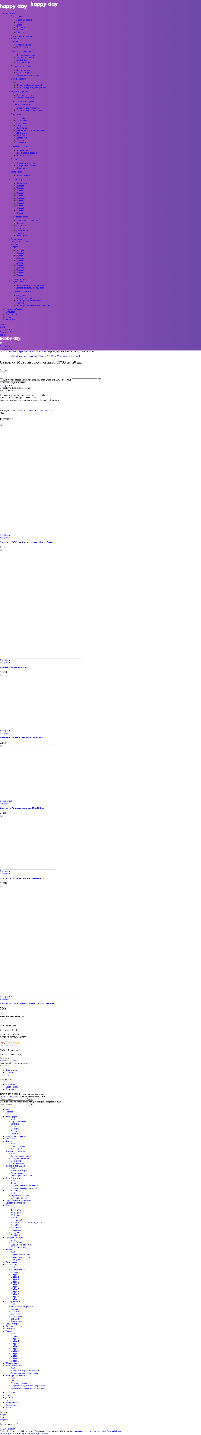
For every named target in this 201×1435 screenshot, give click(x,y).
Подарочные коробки (26, 163)
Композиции (11, 1070)
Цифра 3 (20, 195)
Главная (4, 351)
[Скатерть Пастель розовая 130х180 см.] (27, 869)
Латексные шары (24, 70)
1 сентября (21, 118)
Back (13, 1119)
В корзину (5, 383)
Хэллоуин (21, 143)
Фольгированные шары (27, 75)
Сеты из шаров (23, 72)
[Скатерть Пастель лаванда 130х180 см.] (27, 798)
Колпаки (20, 223)
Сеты (7, 1075)
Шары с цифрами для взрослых (31, 87)
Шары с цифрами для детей (29, 85)
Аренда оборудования (21, 36)
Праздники (16, 114)
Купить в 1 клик (18, 383)
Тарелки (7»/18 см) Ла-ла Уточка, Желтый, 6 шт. (27, 542)
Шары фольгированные (22, 291)
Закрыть (4, 1414)
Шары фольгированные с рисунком (33, 305)
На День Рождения (25, 57)
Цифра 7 (20, 205)
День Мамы (21, 133)
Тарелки (20, 233)
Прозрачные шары (19, 146)
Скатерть (20, 228)
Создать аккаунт (7, 1429)
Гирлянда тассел (24, 20)
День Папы (21, 135)
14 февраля (21, 120)
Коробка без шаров (25, 98)
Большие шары (18, 38)
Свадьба (20, 140)
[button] (5, 537)
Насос (19, 25)
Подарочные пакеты (26, 165)
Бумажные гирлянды (21, 51)
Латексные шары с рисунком (30, 288)
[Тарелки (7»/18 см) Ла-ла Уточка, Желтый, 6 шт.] (41, 532)
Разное (19, 30)
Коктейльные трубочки (27, 220)
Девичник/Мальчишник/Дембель (32, 130)
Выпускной (21, 128)
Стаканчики (22, 230)
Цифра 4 (20, 198)
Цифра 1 (20, 191)
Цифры (14, 246)
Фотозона (15, 244)
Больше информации (20, 1434)
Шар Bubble (22, 150)
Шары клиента (18, 279)
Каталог (13, 351)
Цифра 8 (20, 208)
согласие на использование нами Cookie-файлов (98, 1431)
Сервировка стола (19, 217)
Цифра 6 (20, 203)
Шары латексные (19, 281)
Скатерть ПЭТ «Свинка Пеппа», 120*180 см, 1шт (27, 1003)
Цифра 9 (20, 210)
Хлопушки (21, 168)
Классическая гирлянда (27, 108)
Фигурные (21, 295)
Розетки (20, 32)
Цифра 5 (20, 200)
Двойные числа (23, 183)
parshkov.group (7, 1096)
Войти (8, 1407)
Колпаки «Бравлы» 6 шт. (14, 667)
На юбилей (21, 60)
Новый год (21, 138)
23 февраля (21, 123)
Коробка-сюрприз (19, 91)
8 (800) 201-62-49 (8, 1060)
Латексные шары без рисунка (30, 285)
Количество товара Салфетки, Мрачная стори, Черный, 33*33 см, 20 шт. (37, 380)
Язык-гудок (21, 235)
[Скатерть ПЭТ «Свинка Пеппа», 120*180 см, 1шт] (41, 994)
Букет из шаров (23, 45)
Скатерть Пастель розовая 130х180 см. (22, 878)
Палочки (20, 27)
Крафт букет (22, 47)
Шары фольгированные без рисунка (28, 1385)
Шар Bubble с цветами (27, 153)
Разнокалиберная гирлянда (29, 110)
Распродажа (16, 172)
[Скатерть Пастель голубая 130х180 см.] (27, 728)
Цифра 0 (20, 188)
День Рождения (18, 79)
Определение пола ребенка (24, 101)
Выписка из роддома (21, 66)
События (9, 1072)
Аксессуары (16, 16)
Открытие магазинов (21, 104)
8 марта (20, 125)
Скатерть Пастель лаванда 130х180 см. (22, 808)
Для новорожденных (26, 55)
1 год (18, 82)
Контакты (10, 1084)
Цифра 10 (21, 213)
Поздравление (23, 62)
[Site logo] (13, 9)
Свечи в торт (17, 179)
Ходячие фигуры (24, 298)
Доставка (9, 1089)
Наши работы (11, 1087)
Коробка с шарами (25, 95)
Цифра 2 (20, 193)
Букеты (14, 41)
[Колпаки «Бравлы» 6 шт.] (41, 658)
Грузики (20, 22)
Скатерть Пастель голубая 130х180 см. (22, 737)
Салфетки (21, 225)
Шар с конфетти (24, 155)
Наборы (20, 186)
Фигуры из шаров (19, 242)
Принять (45, 1434)
